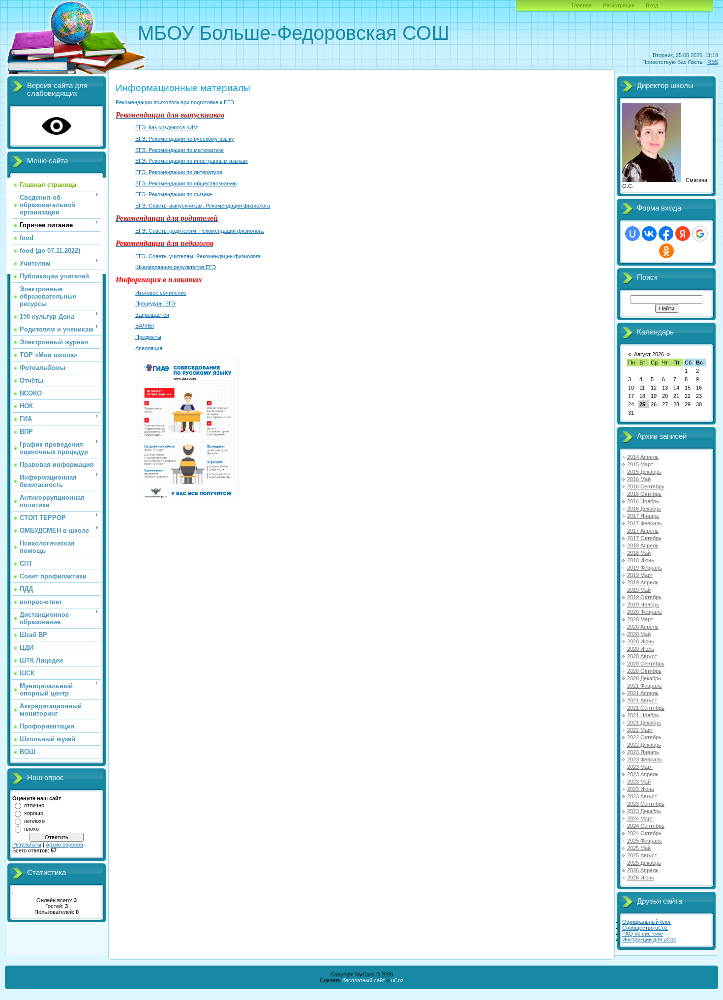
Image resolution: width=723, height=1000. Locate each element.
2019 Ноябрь (643, 604)
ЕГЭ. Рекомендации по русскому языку (184, 139)
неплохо (34, 821)
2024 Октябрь (644, 833)
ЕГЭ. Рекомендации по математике (179, 150)
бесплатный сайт (363, 980)
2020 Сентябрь (645, 664)
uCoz (397, 980)
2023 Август (642, 796)
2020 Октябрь (644, 671)
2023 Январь (643, 752)
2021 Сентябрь (645, 708)
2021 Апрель (643, 693)
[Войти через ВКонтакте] (649, 233)
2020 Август (642, 656)
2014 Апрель (643, 457)
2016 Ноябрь (643, 501)
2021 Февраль (644, 686)
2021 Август (642, 700)
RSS (712, 62)
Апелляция (148, 348)
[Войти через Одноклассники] (666, 250)
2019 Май (639, 590)
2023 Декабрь (644, 811)
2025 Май (639, 848)
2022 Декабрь (644, 745)
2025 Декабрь (644, 863)
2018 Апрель (643, 545)
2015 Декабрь (644, 472)
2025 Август (642, 855)
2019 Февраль (644, 568)
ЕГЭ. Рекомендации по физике (173, 194)
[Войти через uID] (632, 233)
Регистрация (618, 5)
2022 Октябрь (644, 737)
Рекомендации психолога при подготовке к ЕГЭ (175, 102)
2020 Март (640, 619)
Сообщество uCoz (645, 928)
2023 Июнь (640, 789)
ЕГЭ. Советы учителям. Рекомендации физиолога (198, 256)
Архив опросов (64, 845)
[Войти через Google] (700, 234)
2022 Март (640, 730)
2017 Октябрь (644, 538)
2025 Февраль (644, 841)
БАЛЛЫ (144, 326)
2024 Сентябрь (645, 826)
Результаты (26, 845)
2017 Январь (643, 516)
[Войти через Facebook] (666, 233)
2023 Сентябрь (645, 804)
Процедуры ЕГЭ (155, 303)
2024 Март (640, 818)
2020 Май (639, 634)
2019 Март (640, 575)
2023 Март (640, 767)
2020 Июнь (640, 641)
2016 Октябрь (644, 494)
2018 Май (639, 553)
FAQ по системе (642, 934)
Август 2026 (649, 354)
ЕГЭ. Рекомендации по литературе (178, 172)
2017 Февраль (644, 523)
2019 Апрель (643, 582)
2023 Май (639, 782)
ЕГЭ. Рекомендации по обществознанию (186, 183)
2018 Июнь (640, 560)
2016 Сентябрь (645, 486)
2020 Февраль (644, 612)
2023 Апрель (643, 774)
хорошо (33, 813)
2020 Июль (640, 649)
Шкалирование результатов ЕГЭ (175, 267)
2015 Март (640, 464)
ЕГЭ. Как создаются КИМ (166, 127)
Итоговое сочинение (160, 293)
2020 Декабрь (644, 678)
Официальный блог (646, 922)
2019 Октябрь (644, 597)
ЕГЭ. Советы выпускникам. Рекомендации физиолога (202, 206)
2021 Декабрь (644, 723)
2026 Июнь (640, 877)
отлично (34, 805)
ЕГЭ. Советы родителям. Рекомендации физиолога (199, 231)
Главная (582, 5)
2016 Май (639, 479)
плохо (31, 829)
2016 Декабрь (644, 509)
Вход (652, 5)
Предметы (148, 337)
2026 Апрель (643, 870)
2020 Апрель (643, 627)
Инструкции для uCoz (649, 939)
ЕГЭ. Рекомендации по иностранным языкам (191, 161)
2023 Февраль (644, 759)
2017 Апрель (643, 531)
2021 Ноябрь (643, 715)
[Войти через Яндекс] (682, 233)
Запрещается (152, 315)
